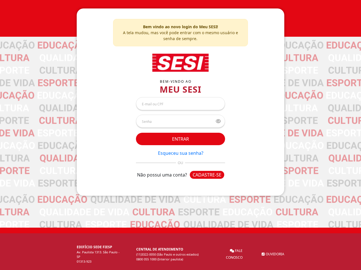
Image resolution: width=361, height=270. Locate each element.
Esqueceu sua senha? (180, 153)
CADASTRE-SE (207, 175)
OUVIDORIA (274, 254)
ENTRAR (180, 139)
